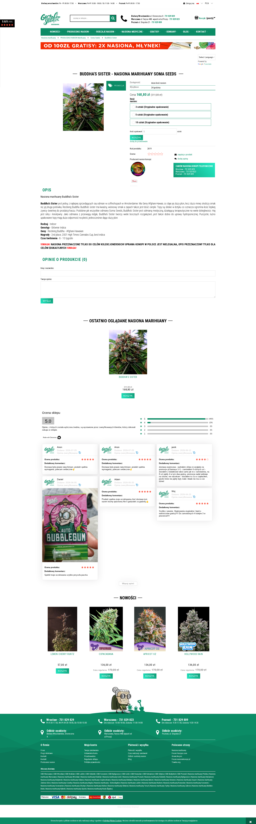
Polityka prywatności (92, 762)
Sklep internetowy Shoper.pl (128, 807)
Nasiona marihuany (179, 750)
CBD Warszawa (46, 774)
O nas (43, 750)
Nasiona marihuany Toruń (139, 786)
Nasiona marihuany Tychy (159, 786)
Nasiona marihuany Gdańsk (154, 777)
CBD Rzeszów (136, 774)
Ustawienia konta (90, 753)
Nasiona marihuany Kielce (96, 786)
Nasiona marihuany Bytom (143, 780)
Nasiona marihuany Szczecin (197, 783)
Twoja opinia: (46, 279)
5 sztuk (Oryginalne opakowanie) (152, 115)
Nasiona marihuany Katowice (202, 777)
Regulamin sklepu (91, 759)
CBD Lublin (80, 774)
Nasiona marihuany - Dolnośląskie (107, 783)
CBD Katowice (148, 774)
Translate (207, 64)
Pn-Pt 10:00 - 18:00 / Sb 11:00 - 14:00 (96, 3)
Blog (130, 759)
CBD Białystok (170, 774)
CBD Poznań (182, 774)
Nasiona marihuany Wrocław (68, 777)
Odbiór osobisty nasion (137, 756)
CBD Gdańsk (90, 774)
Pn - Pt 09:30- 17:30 (57, 3)
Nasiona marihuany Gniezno (165, 780)
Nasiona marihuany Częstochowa (97, 780)
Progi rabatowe (46, 753)
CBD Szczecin (102, 774)
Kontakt (44, 756)
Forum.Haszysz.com (179, 753)
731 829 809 (157, 22)
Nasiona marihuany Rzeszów (174, 783)
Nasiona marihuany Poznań (133, 777)
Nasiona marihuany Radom (152, 783)
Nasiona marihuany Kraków (91, 777)
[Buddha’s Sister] (83, 107)
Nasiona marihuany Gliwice (118, 786)
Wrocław (179, 169)
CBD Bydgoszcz (114, 774)
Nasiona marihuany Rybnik (55, 789)
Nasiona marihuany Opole (76, 789)
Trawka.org (176, 762)
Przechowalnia (89, 756)
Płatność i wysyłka (135, 750)
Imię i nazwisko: (47, 268)
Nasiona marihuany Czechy (62, 783)
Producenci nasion (48, 762)
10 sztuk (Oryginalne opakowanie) (152, 122)
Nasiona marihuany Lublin (131, 783)
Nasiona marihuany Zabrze (181, 786)
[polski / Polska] (197, 3)
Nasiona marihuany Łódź (112, 777)
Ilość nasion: (132, 100)
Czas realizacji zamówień (137, 753)
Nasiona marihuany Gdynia (74, 780)
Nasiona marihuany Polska (198, 774)
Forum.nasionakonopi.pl (181, 759)
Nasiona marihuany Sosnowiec (52, 786)
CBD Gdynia (159, 774)
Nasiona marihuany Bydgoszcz (178, 777)
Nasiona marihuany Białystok (51, 780)
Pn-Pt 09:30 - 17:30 (129, 3)
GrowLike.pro (177, 756)
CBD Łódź (125, 774)
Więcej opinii (128, 583)
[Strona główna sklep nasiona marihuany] (51, 18)
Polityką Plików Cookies (112, 821)
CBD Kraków (70, 774)
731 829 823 (174, 19)
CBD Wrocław (58, 774)
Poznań (179, 174)
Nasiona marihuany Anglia (83, 783)
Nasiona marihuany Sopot (187, 780)
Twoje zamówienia (91, 750)
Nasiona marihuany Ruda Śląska (100, 789)
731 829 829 (170, 16)
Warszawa (180, 171)
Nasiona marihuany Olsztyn (75, 786)
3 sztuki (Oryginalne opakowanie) (152, 107)
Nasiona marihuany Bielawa (122, 780)
